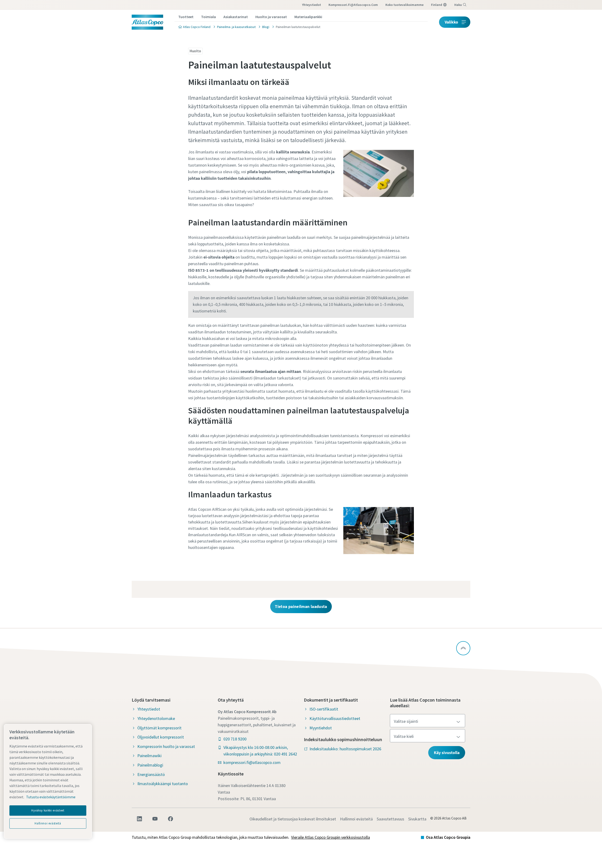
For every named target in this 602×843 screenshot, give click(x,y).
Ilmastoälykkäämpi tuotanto (162, 783)
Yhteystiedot (311, 5)
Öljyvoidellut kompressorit (160, 737)
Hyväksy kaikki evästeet (47, 810)
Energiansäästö (151, 774)
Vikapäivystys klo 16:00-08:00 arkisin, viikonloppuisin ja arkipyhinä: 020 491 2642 (260, 751)
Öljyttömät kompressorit (159, 728)
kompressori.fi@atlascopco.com (353, 5)
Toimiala (208, 16)
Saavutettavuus (390, 819)
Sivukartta (417, 819)
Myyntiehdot (320, 728)
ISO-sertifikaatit (323, 709)
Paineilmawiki (149, 755)
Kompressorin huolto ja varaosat (166, 746)
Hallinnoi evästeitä (356, 819)
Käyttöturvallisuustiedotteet (334, 718)
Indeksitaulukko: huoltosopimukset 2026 (345, 748)
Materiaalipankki (308, 16)
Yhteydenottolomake (156, 718)
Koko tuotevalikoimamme (404, 5)
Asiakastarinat (235, 16)
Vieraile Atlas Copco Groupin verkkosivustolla (330, 837)
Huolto (195, 50)
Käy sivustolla (446, 752)
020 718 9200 (234, 739)
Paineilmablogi (150, 765)
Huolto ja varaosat (271, 16)
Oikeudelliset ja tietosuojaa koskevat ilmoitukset (293, 819)
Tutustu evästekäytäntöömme (50, 797)
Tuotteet (186, 16)
